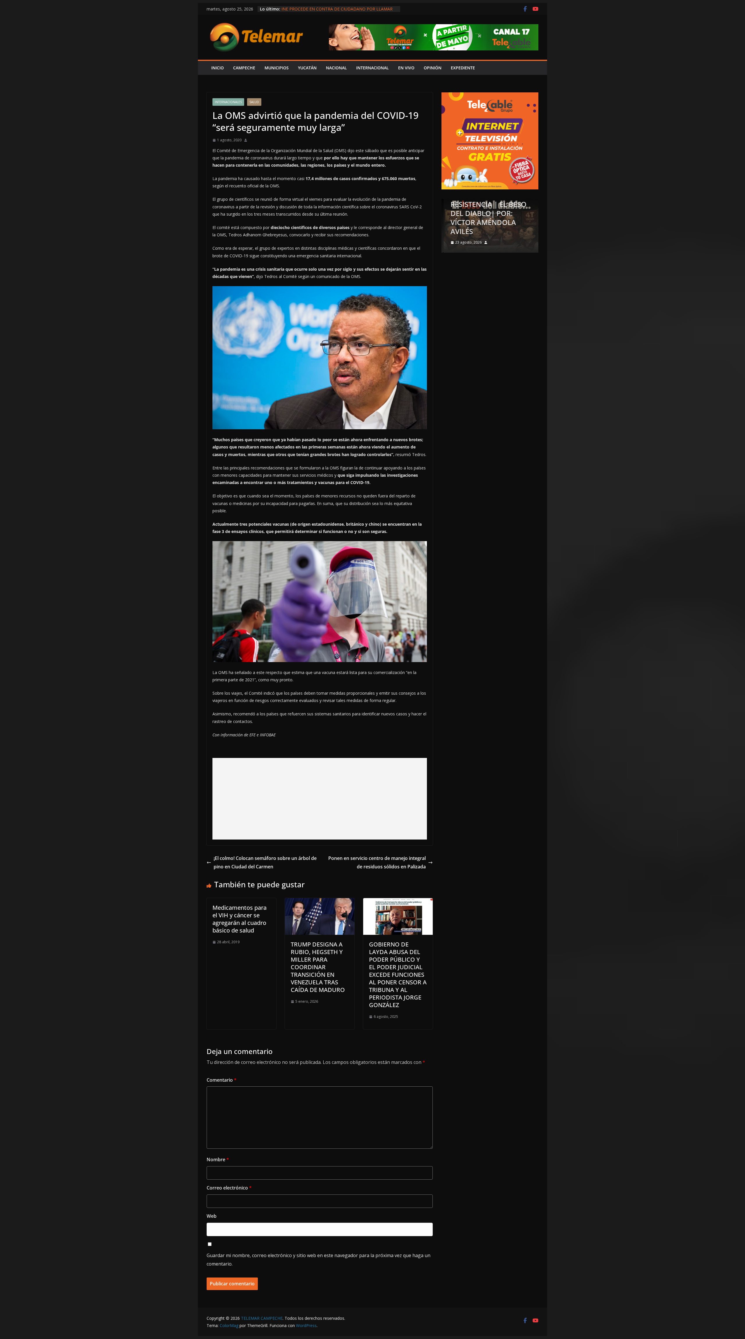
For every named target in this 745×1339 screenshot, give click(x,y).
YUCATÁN (307, 68)
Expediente (463, 68)
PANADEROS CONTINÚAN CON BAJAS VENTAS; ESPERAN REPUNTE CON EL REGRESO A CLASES (336, 11)
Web (212, 1216)
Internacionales (228, 102)
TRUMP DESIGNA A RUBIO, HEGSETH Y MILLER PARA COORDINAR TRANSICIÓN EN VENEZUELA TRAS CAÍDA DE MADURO (318, 967)
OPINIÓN (432, 68)
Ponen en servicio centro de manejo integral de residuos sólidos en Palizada (377, 862)
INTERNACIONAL (372, 68)
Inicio (217, 68)
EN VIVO (406, 68)
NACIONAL (336, 68)
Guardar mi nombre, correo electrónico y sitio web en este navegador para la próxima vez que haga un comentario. (318, 1259)
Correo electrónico (229, 1188)
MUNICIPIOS (277, 68)
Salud (254, 102)
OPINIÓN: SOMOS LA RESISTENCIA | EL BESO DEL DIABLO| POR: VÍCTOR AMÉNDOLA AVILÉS (486, 213)
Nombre (218, 1159)
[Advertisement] (319, 799)
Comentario (222, 1080)
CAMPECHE (244, 68)
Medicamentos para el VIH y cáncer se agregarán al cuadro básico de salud (239, 919)
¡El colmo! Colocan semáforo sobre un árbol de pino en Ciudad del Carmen (265, 862)
